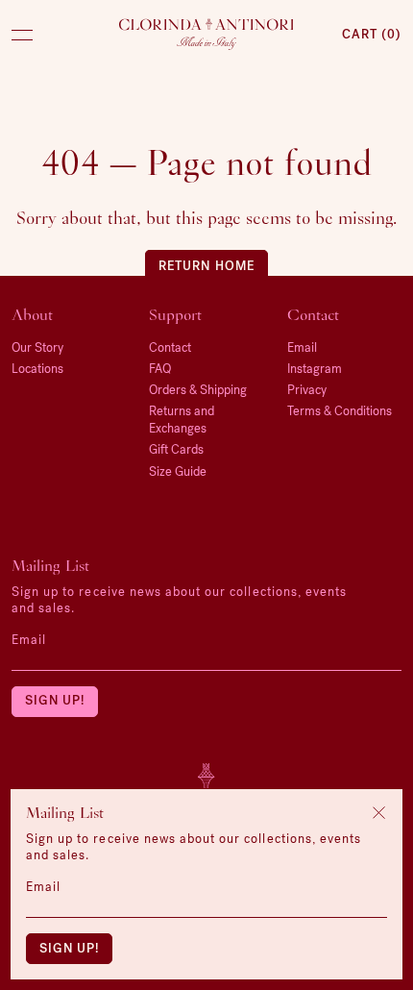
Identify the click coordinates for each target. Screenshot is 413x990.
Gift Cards (176, 449)
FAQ (160, 368)
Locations (37, 368)
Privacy (307, 390)
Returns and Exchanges (181, 419)
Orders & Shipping (198, 390)
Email (29, 639)
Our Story (37, 347)
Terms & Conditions (339, 411)
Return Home (206, 266)
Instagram (314, 368)
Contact (170, 347)
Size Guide (177, 471)
